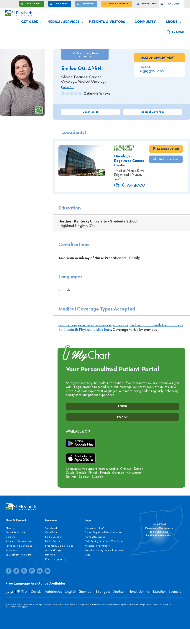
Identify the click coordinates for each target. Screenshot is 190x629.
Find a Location (53, 537)
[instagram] (32, 571)
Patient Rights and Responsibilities (103, 532)
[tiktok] (16, 571)
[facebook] (9, 571)
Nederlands (53, 591)
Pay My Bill (51, 554)
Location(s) (90, 112)
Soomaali (86, 591)
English (70, 591)
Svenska (175, 591)
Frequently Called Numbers (60, 546)
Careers (10, 537)
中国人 (22, 591)
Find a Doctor (52, 541)
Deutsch (119, 591)
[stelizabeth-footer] (21, 505)
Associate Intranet (16, 532)
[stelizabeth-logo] (18, 12)
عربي (10, 591)
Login (122, 406)
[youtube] (40, 571)
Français (103, 591)
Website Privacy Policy (97, 546)
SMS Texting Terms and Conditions (104, 541)
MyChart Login (53, 550)
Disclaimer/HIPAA (94, 528)
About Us (11, 528)
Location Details (168, 149)
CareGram (51, 532)
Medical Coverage (152, 112)
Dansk (36, 591)
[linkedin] (47, 571)
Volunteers (11, 550)
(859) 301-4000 (152, 71)
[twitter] (24, 571)
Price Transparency (55, 559)
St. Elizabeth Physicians (18, 554)
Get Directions (168, 159)
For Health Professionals (19, 541)
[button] (175, 32)
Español (159, 591)
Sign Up (122, 416)
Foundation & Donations (19, 546)
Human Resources (95, 537)
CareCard (51, 528)
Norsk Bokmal (139, 591)
